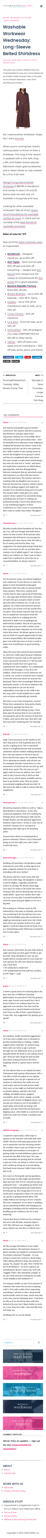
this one (19, 138)
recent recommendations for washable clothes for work (20, 214)
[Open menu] (41, 6)
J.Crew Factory (15, 314)
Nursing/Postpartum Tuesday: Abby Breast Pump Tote (14, 382)
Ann (7, 18)
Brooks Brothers (16, 294)
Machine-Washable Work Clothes (20, 60)
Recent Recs (9, 63)
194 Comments (12, 20)
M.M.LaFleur (14, 330)
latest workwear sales (30, 242)
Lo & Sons (12, 322)
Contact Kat (10, 1473)
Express (11, 302)
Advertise (8, 1487)
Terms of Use (10, 1512)
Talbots (11, 342)
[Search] (38, 1343)
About (7, 1469)
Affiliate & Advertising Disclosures (20, 1519)
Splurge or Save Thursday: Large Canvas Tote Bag (37, 388)
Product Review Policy (15, 1491)
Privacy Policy (10, 1516)
